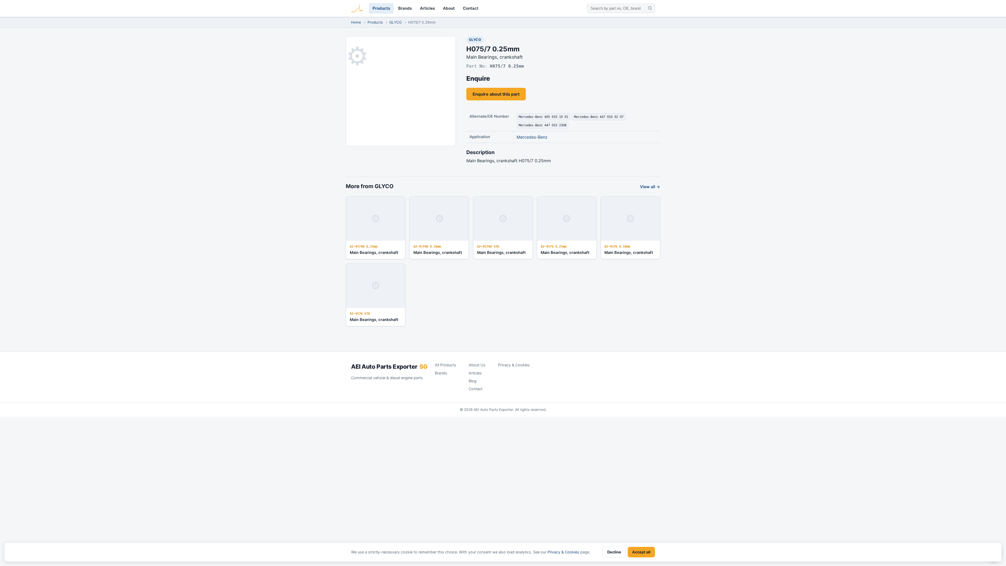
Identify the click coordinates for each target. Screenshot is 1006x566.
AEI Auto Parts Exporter (389, 366)
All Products (445, 365)
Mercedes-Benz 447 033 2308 (542, 125)
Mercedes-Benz (532, 137)
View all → (650, 186)
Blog (473, 381)
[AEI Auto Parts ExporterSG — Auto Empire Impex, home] (357, 8)
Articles (427, 8)
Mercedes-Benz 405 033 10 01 (543, 117)
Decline (614, 552)
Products (381, 8)
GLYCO (395, 22)
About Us (477, 365)
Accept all (641, 552)
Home (356, 22)
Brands (405, 8)
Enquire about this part (496, 94)
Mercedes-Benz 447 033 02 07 (599, 117)
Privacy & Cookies (514, 365)
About (449, 8)
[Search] (649, 8)
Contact (470, 8)
